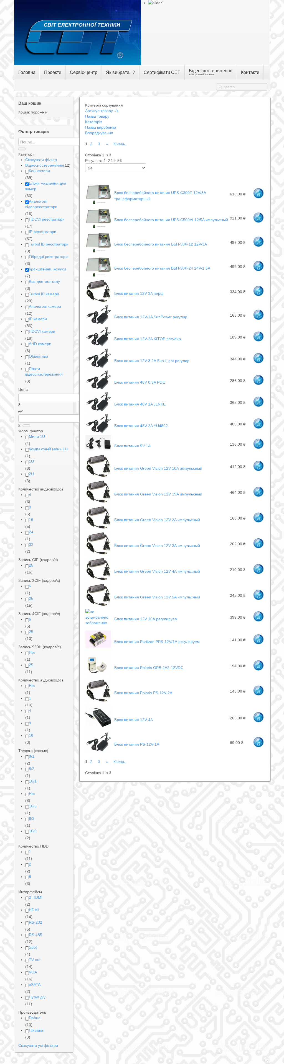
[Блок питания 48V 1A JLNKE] (98, 410)
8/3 (31, 818)
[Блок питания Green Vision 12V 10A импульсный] (98, 476)
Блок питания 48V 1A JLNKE (140, 404)
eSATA (34, 984)
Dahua (34, 1018)
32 (31, 544)
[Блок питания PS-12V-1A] (98, 750)
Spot (33, 947)
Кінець (119, 144)
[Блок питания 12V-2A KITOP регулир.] (98, 345)
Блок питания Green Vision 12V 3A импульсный (157, 545)
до (20, 410)
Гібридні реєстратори (48, 256)
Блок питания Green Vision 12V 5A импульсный (157, 597)
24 (31, 532)
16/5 (33, 806)
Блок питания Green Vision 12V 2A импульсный (157, 520)
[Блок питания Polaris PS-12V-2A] (98, 701)
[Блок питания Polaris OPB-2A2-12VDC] (98, 675)
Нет (32, 652)
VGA (33, 972)
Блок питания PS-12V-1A (136, 744)
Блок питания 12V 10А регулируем (146, 619)
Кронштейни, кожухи (47, 269)
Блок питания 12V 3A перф (139, 293)
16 (31, 519)
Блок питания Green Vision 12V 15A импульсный (158, 494)
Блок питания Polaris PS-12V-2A (143, 693)
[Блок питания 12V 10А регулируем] (98, 623)
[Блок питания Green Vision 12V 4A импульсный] (98, 579)
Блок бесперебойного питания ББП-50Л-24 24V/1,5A (162, 268)
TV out (34, 959)
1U (31, 461)
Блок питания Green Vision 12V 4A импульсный (157, 571)
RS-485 (35, 935)
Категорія (93, 122)
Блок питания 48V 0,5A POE (139, 382)
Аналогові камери (45, 306)
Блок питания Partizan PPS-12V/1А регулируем (157, 641)
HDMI (34, 910)
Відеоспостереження (44, 165)
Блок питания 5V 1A (132, 446)
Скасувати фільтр (41, 159)
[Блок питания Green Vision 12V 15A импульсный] (98, 502)
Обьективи (38, 356)
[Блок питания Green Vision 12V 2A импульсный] (98, 528)
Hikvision (36, 1030)
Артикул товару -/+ (102, 111)
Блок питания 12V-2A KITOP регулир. (148, 339)
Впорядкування (99, 133)
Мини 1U (37, 436)
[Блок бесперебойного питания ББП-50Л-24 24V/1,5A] (98, 275)
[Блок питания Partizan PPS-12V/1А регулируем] (98, 651)
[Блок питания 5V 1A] (98, 450)
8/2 (31, 768)
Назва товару (97, 116)
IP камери (38, 319)
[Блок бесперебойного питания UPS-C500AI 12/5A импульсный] (98, 227)
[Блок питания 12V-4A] (98, 729)
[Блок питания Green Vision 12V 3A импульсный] (98, 554)
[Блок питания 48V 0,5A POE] (98, 388)
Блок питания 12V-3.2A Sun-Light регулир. (152, 360)
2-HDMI (35, 897)
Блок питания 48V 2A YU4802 (141, 425)
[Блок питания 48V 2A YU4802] (98, 432)
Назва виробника (100, 127)
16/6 (33, 831)
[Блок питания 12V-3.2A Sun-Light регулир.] (98, 367)
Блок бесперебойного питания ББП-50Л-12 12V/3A (160, 244)
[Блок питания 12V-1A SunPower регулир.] (98, 323)
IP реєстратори (42, 231)
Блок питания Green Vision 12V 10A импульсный (158, 468)
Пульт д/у (37, 997)
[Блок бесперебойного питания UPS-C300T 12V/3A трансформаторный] (98, 203)
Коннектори (39, 171)
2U (31, 474)
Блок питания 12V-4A (133, 719)
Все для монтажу (44, 281)
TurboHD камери (44, 294)
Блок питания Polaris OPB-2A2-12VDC (148, 667)
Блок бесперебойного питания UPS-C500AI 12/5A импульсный (171, 220)
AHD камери (40, 344)
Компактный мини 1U (48, 449)
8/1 (31, 756)
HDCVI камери (42, 331)
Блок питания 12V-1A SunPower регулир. (151, 317)
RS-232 (35, 922)
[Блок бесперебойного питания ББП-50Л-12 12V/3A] (98, 251)
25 (31, 565)
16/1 (33, 781)
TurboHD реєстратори (49, 244)
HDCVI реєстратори (47, 219)
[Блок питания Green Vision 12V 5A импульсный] (98, 605)
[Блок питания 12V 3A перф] (98, 301)
